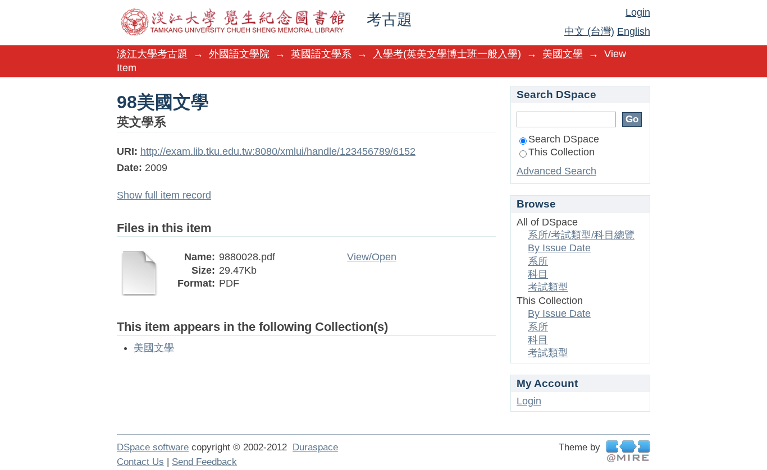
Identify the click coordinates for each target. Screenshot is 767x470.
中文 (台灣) (589, 31)
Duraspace (315, 447)
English (633, 31)
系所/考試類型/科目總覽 (581, 235)
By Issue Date (559, 248)
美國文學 (562, 53)
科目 (538, 274)
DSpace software (153, 447)
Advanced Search (556, 171)
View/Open (371, 256)
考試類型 (548, 287)
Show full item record (164, 195)
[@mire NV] (628, 451)
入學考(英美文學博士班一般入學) (447, 53)
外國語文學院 (239, 53)
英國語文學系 (321, 53)
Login (638, 12)
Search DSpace (563, 139)
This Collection (561, 152)
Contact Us (140, 462)
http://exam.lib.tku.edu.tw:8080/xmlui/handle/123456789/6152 (278, 151)
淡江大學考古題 (152, 53)
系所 (538, 261)
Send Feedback (204, 462)
